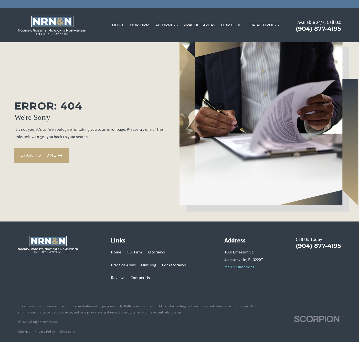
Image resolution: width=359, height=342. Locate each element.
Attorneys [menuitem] (166, 25)
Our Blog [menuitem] (231, 25)
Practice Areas (123, 265)
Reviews (118, 277)
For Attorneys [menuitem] (263, 25)
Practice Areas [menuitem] (199, 25)
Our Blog (148, 265)
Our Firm (134, 252)
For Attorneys (174, 265)
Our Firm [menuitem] (139, 25)
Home (116, 252)
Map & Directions (239, 267)
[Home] (52, 25)
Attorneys (156, 252)
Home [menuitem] (118, 25)
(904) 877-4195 (318, 28)
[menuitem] (24, 332)
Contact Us (140, 277)
